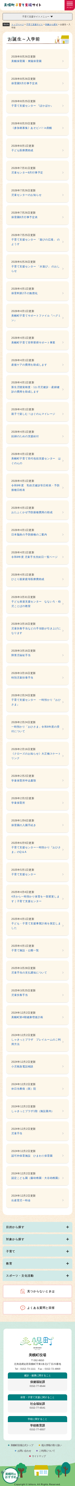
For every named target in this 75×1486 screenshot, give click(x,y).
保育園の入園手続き (23, 825)
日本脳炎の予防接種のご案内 (29, 534)
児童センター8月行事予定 (27, 172)
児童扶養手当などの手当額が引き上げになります (36, 630)
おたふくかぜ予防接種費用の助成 (31, 512)
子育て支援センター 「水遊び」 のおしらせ (35, 268)
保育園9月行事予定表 (24, 83)
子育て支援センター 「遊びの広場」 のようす (35, 241)
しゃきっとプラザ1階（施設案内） (32, 1111)
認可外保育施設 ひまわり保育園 (31, 1155)
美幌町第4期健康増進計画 (27, 1017)
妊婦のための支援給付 (25, 436)
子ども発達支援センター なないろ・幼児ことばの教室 (36, 603)
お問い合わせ (24, 1450)
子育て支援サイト (34, 24)
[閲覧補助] (70, 5)
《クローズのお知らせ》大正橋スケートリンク (36, 756)
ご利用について (47, 1450)
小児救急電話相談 (22, 1066)
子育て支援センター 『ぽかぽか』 (32, 105)
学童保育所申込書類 (23, 780)
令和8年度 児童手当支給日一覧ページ (34, 556)
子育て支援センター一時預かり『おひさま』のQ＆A (36, 849)
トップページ (17, 24)
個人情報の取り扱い (51, 1445)
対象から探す (51, 24)
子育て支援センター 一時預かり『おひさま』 (36, 702)
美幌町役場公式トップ (22, 1445)
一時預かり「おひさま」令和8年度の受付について (35, 729)
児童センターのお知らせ (26, 194)
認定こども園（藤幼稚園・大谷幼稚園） (36, 1177)
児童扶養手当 (19, 994)
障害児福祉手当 (21, 655)
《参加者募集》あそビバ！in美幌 (31, 127)
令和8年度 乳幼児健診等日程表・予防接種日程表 (35, 487)
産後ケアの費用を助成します (29, 364)
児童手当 (16, 1133)
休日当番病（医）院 (23, 1088)
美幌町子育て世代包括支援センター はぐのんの (36, 460)
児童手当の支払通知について (29, 972)
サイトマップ (39, 1456)
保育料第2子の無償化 (24, 293)
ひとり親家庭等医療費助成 (27, 579)
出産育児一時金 (21, 1200)
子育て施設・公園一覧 (25, 950)
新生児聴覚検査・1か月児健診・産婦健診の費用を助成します (35, 389)
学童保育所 (18, 802)
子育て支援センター (23, 874)
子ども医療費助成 (22, 150)
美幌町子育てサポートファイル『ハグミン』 (36, 318)
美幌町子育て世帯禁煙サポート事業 (33, 342)
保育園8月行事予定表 (24, 217)
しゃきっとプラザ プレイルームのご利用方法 (36, 1042)
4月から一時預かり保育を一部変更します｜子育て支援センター (35, 898)
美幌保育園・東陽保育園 (26, 61)
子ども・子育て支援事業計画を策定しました (36, 925)
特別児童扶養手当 (22, 677)
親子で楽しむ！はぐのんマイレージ (33, 413)
